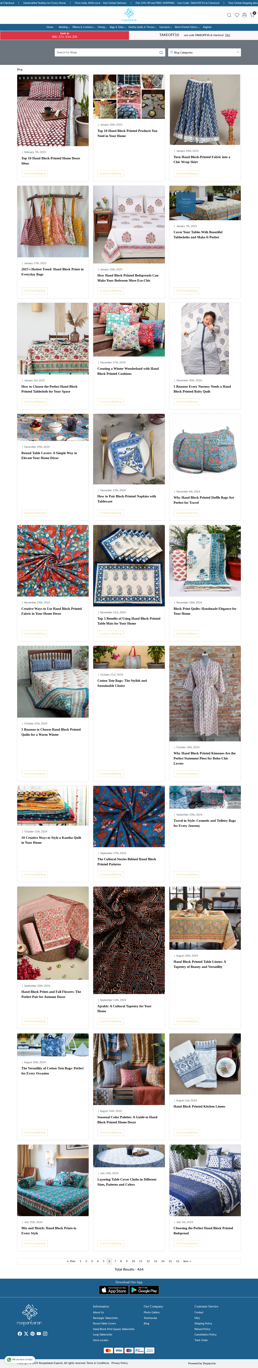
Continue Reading (34, 173)
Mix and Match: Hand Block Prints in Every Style (48, 1230)
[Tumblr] (49, 1334)
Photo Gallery (152, 1312)
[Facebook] (20, 1334)
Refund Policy (202, 1329)
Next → (187, 1261)
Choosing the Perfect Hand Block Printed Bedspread (203, 1230)
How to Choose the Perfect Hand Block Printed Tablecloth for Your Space (49, 389)
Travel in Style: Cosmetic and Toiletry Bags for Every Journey (205, 823)
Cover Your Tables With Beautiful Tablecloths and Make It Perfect (198, 234)
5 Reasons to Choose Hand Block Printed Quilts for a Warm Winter (51, 732)
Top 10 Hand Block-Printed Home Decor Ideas (50, 160)
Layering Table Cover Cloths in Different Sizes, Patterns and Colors (126, 1182)
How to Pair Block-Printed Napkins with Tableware (126, 498)
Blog (19, 69)
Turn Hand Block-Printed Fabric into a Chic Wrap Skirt (202, 159)
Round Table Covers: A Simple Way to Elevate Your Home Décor (49, 455)
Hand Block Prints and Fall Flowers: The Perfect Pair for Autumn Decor (51, 994)
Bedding (63, 27)
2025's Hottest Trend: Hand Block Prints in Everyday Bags (52, 271)
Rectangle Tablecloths (105, 1318)
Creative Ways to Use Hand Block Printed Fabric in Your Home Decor (51, 611)
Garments (164, 27)
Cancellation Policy (205, 1334)
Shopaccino (209, 1363)
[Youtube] (39, 1334)
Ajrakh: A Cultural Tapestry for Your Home (124, 1008)
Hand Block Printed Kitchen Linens (199, 1106)
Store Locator (100, 1340)
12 (148, 1261)
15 (170, 1261)
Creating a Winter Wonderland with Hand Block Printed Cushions (128, 371)
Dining (101, 27)
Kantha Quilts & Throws (141, 27)
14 (162, 1261)
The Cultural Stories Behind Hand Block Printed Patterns (126, 861)
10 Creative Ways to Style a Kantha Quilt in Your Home (51, 840)
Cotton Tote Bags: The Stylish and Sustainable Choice (122, 683)
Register (207, 27)
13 (155, 1261)
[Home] (129, 15)
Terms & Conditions (98, 1363)
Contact (198, 1312)
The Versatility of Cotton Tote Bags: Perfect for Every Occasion (52, 1070)
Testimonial (150, 1318)
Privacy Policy (119, 1363)
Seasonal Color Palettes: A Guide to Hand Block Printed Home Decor (127, 1119)
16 (177, 1261)
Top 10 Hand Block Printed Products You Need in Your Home (127, 133)
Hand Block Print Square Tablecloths (114, 1329)
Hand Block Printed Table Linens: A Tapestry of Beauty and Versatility (200, 964)
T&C (227, 35)
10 (133, 1261)
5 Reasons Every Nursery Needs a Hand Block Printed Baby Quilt (202, 389)
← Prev (71, 1261)
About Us (98, 1312)
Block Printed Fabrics (186, 27)
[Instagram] (45, 1334)
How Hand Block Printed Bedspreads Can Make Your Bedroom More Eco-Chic (127, 277)
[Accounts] (244, 15)
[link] (229, 15)
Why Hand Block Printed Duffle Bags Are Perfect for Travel (204, 500)
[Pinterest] (32, 1334)
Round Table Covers (104, 1323)
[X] (26, 1334)
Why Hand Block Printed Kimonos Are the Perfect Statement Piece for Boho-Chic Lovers (205, 758)
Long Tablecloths (102, 1334)
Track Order (201, 1340)
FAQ (197, 1318)
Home (50, 27)
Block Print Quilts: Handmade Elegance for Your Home (205, 611)
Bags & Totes (117, 27)
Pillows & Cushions (82, 27)
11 (140, 1261)
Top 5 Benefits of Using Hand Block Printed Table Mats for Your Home (128, 621)
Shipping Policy (203, 1323)
